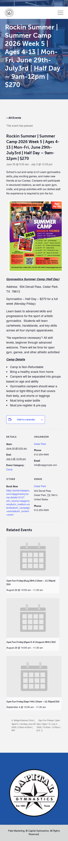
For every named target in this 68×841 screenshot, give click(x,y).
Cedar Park (40, 486)
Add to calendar (26, 419)
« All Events (13, 118)
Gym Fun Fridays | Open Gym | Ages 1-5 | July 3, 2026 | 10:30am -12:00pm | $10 (49, 725)
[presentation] (32, 556)
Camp (9, 469)
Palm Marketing (16, 831)
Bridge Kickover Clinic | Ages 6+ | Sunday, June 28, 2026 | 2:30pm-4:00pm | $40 (24, 725)
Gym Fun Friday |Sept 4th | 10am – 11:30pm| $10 (32, 701)
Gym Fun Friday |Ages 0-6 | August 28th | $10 (31, 642)
